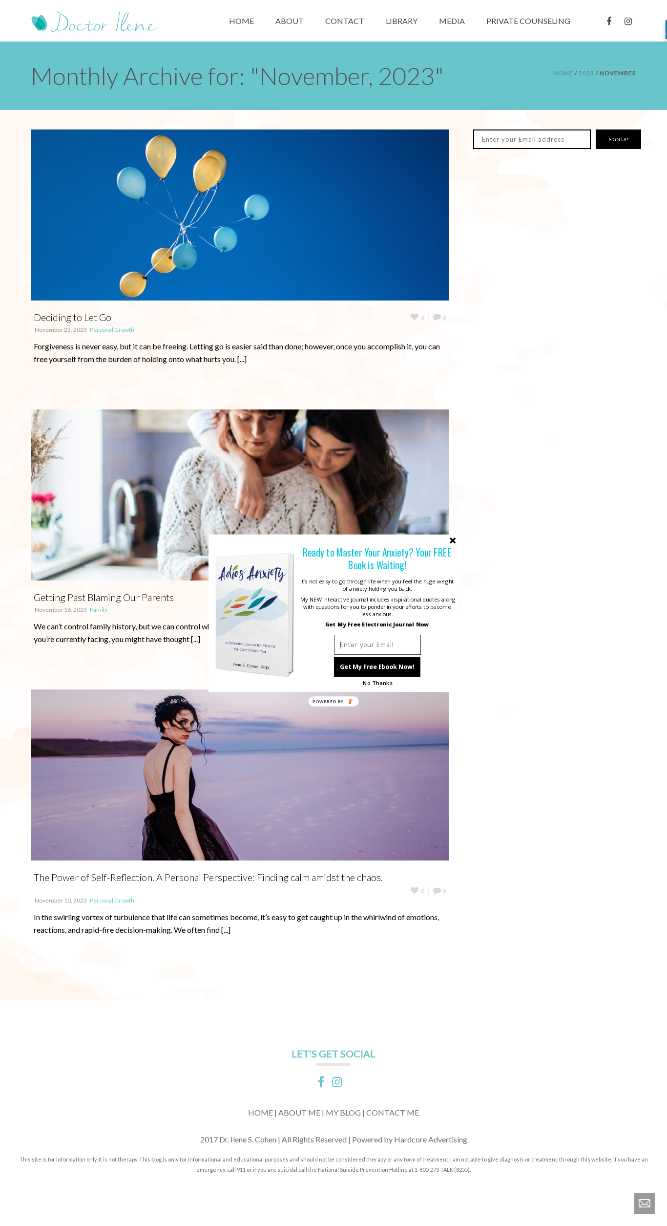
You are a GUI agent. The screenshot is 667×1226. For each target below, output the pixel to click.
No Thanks (377, 683)
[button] (377, 558)
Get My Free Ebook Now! (377, 666)
